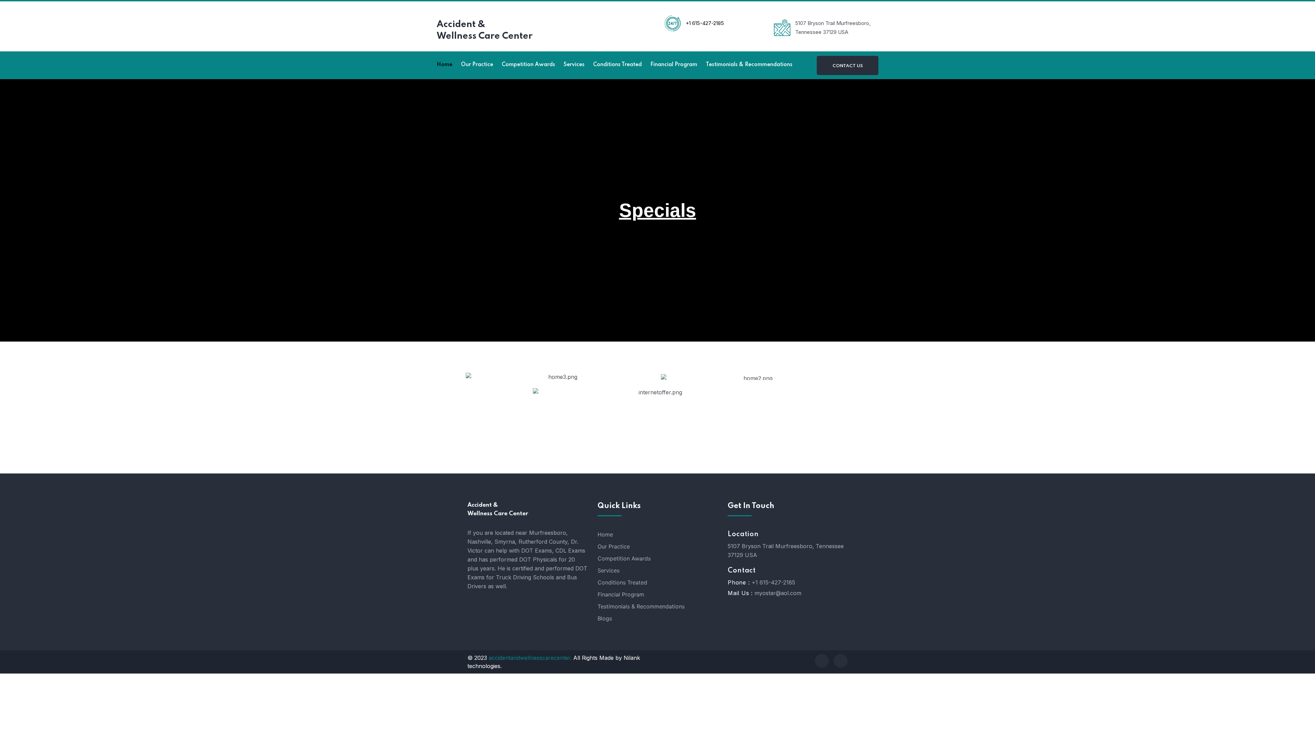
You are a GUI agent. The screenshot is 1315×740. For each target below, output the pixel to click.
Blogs (605, 618)
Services (608, 570)
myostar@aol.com (777, 593)
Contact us (847, 66)
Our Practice (614, 546)
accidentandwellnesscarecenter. (530, 657)
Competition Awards (624, 558)
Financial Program (621, 594)
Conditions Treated (622, 582)
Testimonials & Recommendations (641, 606)
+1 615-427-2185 (773, 582)
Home (605, 534)
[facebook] (822, 661)
